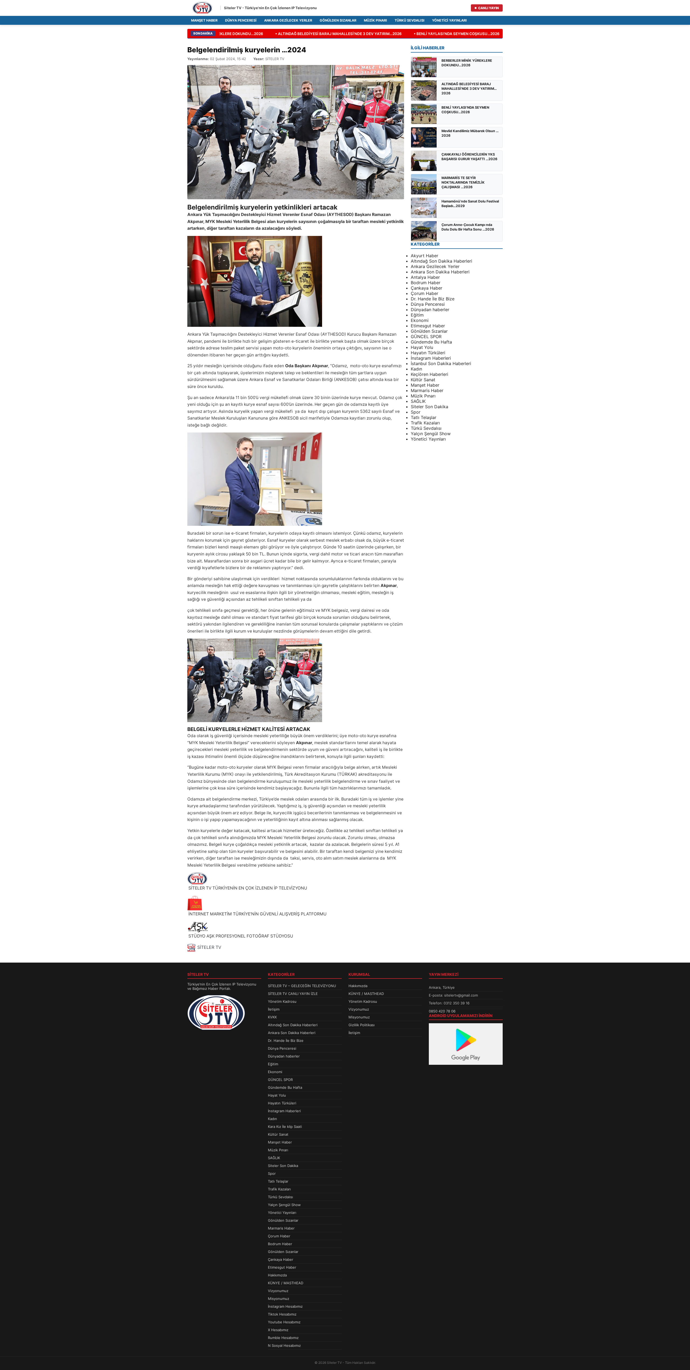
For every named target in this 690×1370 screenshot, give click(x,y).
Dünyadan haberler (430, 309)
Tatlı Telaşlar (423, 417)
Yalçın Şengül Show (431, 433)
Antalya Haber (425, 277)
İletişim (274, 1009)
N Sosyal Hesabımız (284, 1345)
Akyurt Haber (424, 255)
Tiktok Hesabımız (282, 1314)
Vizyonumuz (278, 1291)
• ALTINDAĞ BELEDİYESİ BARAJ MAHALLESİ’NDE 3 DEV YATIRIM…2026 (327, 34)
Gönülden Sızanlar (338, 20)
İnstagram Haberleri (431, 358)
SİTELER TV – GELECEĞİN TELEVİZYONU (302, 986)
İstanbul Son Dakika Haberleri (441, 363)
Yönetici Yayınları (449, 20)
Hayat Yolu (422, 347)
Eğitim (417, 315)
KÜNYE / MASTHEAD (285, 1283)
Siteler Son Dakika (429, 406)
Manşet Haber (204, 20)
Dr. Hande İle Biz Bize (432, 298)
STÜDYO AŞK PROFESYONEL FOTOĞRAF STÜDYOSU (240, 936)
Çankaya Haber (426, 288)
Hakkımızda (277, 1275)
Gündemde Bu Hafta (431, 342)
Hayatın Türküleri (428, 352)
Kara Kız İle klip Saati (285, 1126)
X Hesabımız (278, 1330)
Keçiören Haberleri (429, 374)
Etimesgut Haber (428, 325)
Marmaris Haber (427, 390)
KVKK (272, 1017)
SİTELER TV (209, 947)
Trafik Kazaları (425, 422)
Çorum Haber (424, 293)
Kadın (416, 369)
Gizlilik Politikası (362, 1025)
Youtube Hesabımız (284, 1322)
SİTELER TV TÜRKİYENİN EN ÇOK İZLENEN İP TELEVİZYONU (247, 888)
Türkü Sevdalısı (410, 20)
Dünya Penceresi (241, 20)
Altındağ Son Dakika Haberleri (441, 261)
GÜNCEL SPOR (426, 336)
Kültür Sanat (423, 379)
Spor (415, 412)
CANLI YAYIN (488, 8)
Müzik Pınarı (375, 20)
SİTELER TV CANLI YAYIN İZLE (293, 993)
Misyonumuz (278, 1298)
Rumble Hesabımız (283, 1337)
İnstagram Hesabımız (285, 1306)
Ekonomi (420, 320)
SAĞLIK (418, 401)
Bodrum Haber (425, 282)
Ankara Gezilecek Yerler (288, 20)
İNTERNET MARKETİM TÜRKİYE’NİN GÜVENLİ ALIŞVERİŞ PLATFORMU (257, 913)
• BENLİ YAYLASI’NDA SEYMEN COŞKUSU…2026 (445, 34)
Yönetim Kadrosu (282, 1001)
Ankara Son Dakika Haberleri (440, 271)
